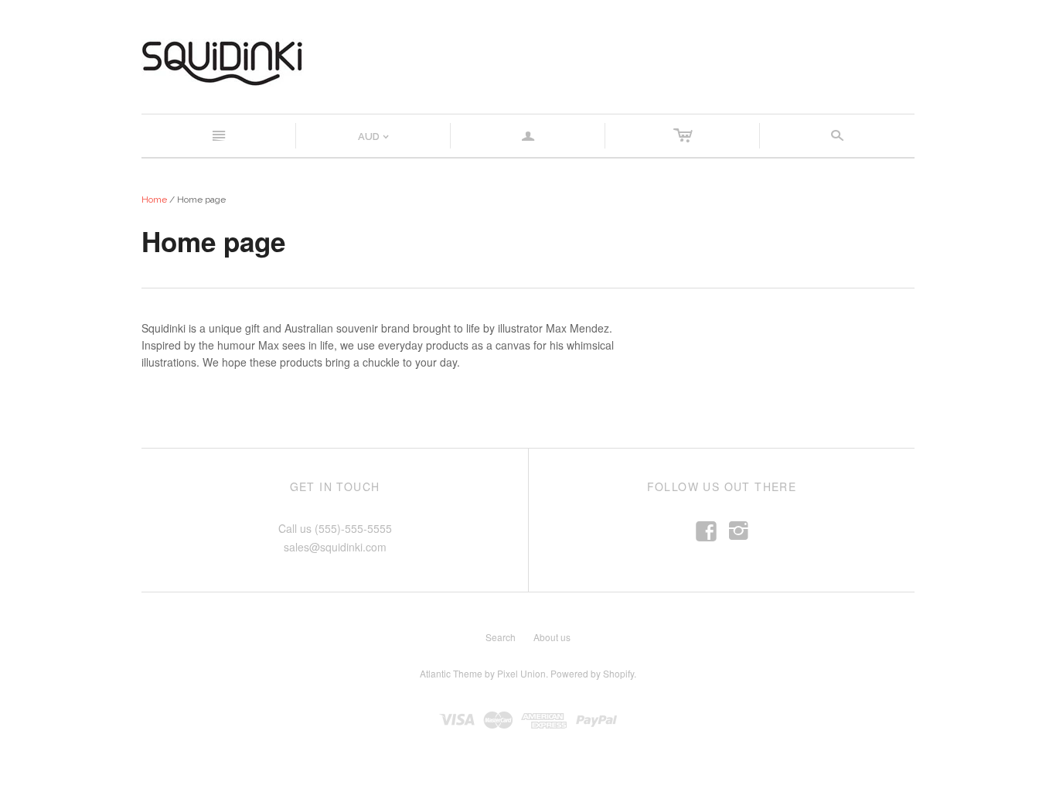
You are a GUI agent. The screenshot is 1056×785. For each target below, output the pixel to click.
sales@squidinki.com (335, 547)
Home (154, 199)
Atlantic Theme (451, 673)
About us (552, 636)
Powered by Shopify (592, 673)
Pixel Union (521, 673)
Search (500, 636)
